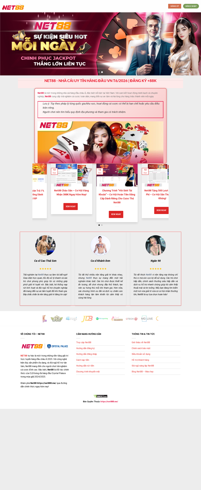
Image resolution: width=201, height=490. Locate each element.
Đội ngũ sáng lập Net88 (143, 365)
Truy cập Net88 (83, 342)
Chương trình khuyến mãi (88, 371)
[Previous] (38, 188)
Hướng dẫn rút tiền (85, 365)
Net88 (41, 274)
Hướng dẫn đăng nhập (86, 354)
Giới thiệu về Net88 (141, 342)
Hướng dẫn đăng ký (85, 348)
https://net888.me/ (109, 401)
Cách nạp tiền (82, 360)
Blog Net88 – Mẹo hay (142, 371)
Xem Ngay (128, 206)
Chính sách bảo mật (141, 348)
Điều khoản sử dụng (141, 354)
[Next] (162, 188)
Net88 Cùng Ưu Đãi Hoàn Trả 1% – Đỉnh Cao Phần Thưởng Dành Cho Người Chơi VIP (83, 194)
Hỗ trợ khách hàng (140, 360)
